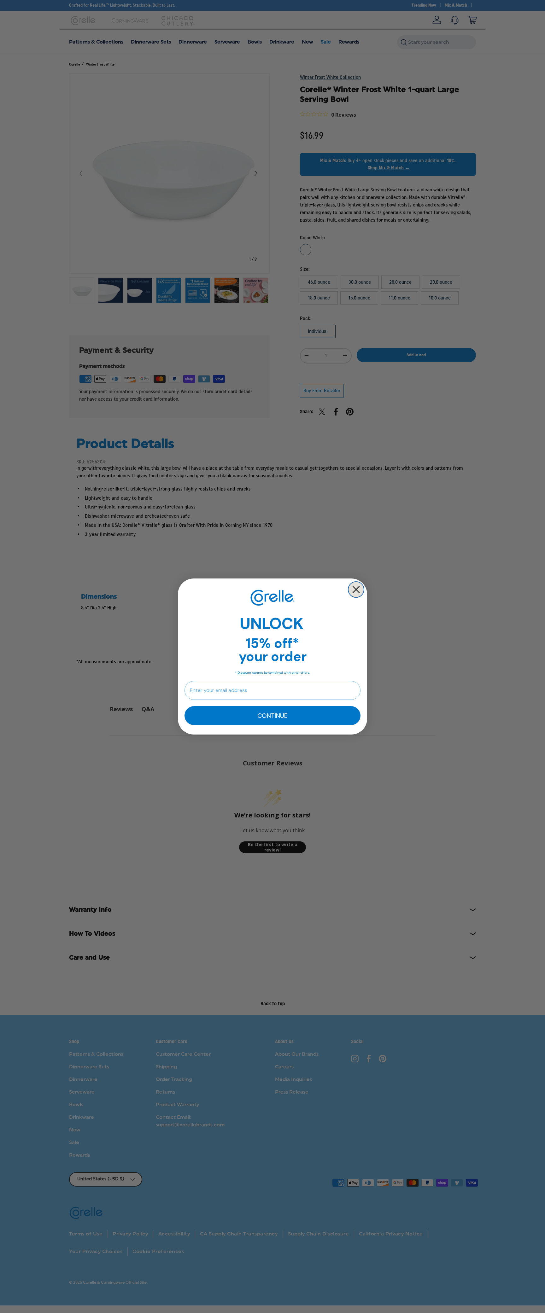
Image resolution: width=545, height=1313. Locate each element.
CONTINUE (272, 716)
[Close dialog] (356, 589)
